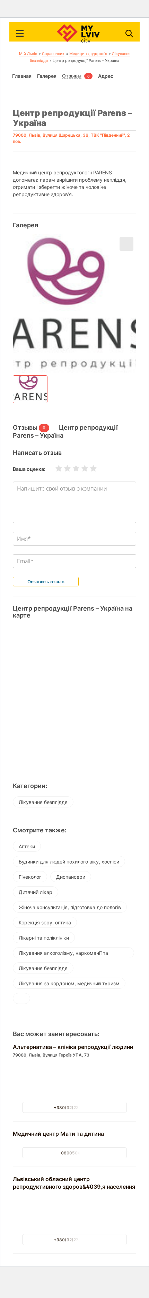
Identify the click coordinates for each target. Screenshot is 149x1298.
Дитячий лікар (35, 892)
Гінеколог (30, 877)
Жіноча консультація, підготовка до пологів (70, 907)
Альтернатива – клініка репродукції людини (73, 1046)
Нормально (71, 468)
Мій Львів (28, 53)
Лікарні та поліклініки (44, 938)
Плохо (63, 468)
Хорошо (80, 468)
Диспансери (70, 877)
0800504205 (74, 1152)
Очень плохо (54, 468)
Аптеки (27, 846)
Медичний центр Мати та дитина (58, 1133)
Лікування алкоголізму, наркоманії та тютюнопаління (63, 954)
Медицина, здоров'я (88, 53)
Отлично (89, 468)
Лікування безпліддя (43, 802)
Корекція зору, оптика (45, 922)
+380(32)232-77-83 (75, 1107)
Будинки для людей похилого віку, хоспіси (69, 862)
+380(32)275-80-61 (75, 1239)
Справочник (53, 53)
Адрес (105, 76)
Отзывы (71, 76)
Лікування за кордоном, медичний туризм (69, 983)
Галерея (46, 76)
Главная (22, 76)
